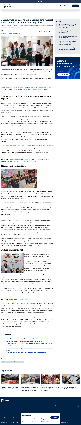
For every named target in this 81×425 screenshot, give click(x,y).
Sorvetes (50, 10)
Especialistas (66, 10)
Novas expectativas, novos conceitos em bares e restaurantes (24, 341)
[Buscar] (64, 6)
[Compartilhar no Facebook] (49, 32)
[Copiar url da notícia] (36, 32)
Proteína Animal (36, 10)
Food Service (44, 10)
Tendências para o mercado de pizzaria (19, 299)
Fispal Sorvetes (4, 408)
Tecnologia (56, 408)
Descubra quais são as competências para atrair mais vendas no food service (29, 339)
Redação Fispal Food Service (12, 31)
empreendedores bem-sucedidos (17, 87)
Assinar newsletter (63, 74)
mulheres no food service (18, 361)
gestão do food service (6, 361)
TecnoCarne (39, 405)
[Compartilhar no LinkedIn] (41, 32)
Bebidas (29, 10)
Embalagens (56, 10)
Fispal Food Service (58, 405)
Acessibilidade (4, 422)
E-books (72, 10)
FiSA (2, 405)
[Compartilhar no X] (44, 32)
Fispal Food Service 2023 (7, 110)
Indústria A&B (23, 10)
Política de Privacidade (14, 422)
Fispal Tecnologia (22, 405)
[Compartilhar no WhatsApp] (47, 32)
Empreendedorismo (4, 17)
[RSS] (60, 6)
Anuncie (76, 5)
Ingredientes (16, 10)
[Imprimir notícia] (39, 32)
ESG (61, 10)
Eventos (8, 10)
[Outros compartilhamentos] (52, 32)
